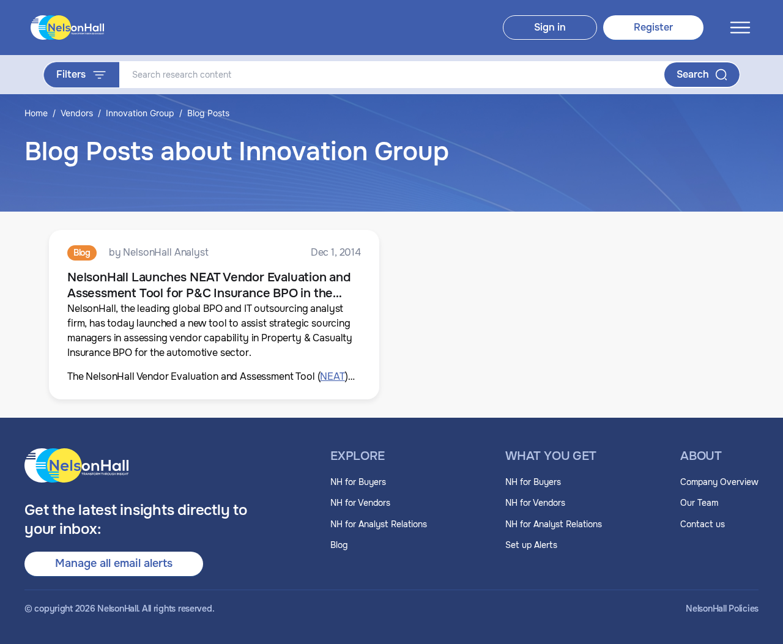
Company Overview (719, 481)
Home (36, 113)
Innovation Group (140, 113)
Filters (71, 74)
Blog (338, 544)
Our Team (699, 502)
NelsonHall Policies (722, 609)
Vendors (77, 113)
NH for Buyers (358, 481)
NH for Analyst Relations (378, 524)
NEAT (332, 376)
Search (693, 74)
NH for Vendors (360, 502)
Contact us (702, 524)
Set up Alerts (531, 544)
